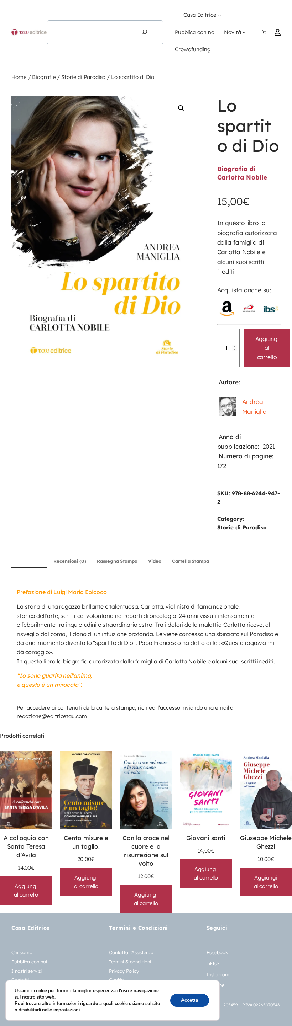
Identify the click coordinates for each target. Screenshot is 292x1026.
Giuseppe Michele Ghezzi (265, 842)
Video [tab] (154, 561)
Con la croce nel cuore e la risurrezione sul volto (145, 850)
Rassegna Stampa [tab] (117, 561)
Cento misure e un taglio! (86, 842)
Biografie (44, 77)
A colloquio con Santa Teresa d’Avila (26, 846)
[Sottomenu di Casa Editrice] (219, 15)
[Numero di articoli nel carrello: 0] (264, 32)
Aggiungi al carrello (267, 347)
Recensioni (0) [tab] (69, 561)
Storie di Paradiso (83, 77)
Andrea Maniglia (254, 406)
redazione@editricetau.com (52, 716)
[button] (181, 108)
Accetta (189, 1000)
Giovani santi (205, 837)
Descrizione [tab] (29, 561)
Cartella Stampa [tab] (190, 561)
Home (19, 77)
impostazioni (66, 1010)
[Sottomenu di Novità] (244, 32)
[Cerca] (144, 32)
